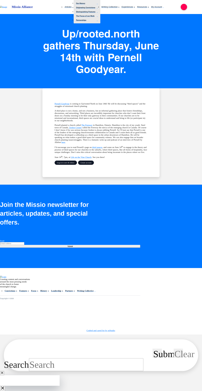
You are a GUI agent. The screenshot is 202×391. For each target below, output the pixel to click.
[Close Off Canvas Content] (2, 388)
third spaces (97, 147)
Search (16, 364)
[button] (184, 7)
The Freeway (86, 125)
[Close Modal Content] (2, 373)
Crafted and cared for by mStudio (101, 330)
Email (2, 241)
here (63, 142)
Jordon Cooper (75, 127)
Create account (86, 163)
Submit (70, 246)
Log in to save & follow (65, 163)
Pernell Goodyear (62, 104)
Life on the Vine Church (81, 157)
